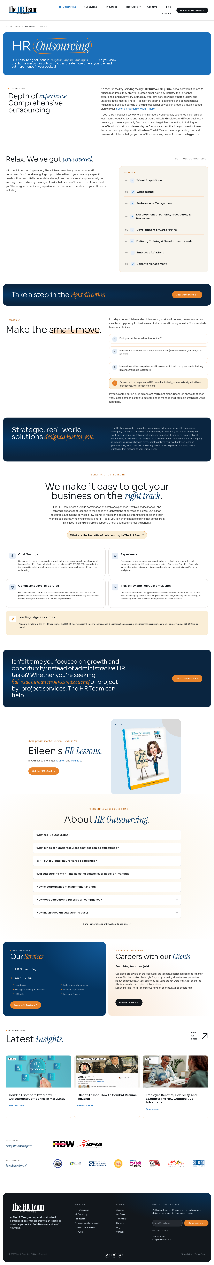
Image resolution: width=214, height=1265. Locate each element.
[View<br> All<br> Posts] (204, 1036)
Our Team (120, 1214)
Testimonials (121, 1218)
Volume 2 (76, 760)
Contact (166, 13)
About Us (152, 7)
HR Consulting (89, 7)
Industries (111, 7)
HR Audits (79, 1232)
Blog (168, 7)
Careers (119, 1223)
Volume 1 (60, 760)
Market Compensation (85, 1227)
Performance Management (87, 1223)
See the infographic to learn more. (135, 108)
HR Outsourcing (67, 7)
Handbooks (80, 1218)
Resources (132, 7)
